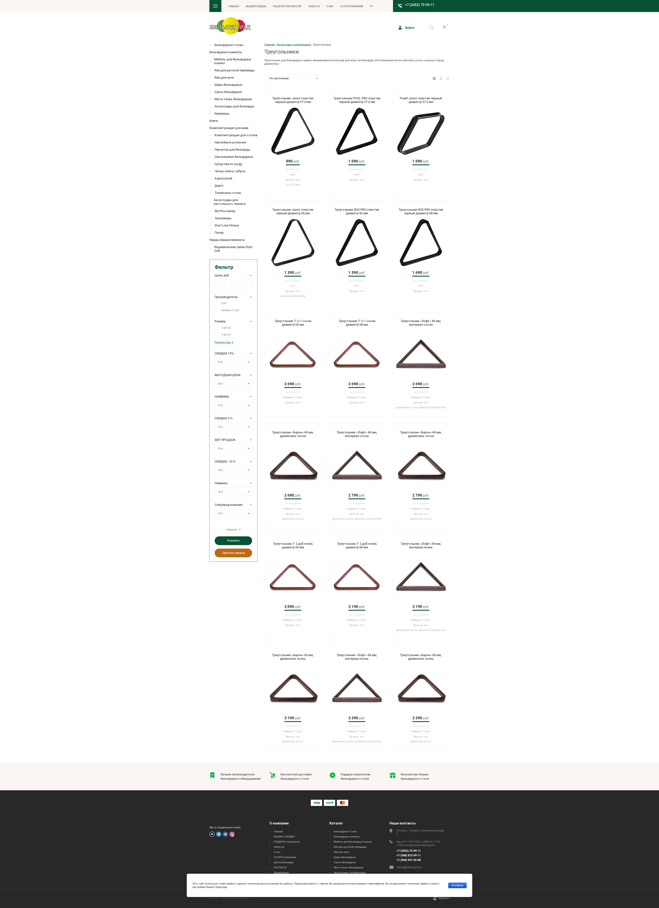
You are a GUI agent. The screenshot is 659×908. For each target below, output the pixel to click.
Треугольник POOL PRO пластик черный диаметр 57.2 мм (356, 100)
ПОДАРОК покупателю (287, 6)
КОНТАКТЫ (280, 867)
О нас (329, 6)
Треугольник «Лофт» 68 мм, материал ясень (357, 656)
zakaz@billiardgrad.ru (409, 867)
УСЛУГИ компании (351, 6)
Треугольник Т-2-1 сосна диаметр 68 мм (356, 322)
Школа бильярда (283, 862)
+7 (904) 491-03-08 (408, 860)
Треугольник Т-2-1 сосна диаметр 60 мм (292, 322)
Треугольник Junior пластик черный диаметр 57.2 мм (293, 100)
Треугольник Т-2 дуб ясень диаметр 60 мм (293, 545)
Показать (233, 540)
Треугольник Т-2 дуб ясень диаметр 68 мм (357, 545)
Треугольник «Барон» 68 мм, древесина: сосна (421, 434)
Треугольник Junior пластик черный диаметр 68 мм (293, 211)
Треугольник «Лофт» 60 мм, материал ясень (421, 545)
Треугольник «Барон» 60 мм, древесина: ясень (293, 656)
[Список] (441, 78)
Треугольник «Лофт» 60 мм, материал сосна (421, 322)
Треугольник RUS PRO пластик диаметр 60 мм (356, 211)
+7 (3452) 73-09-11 (419, 5)
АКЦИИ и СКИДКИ (256, 6)
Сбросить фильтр (233, 553)
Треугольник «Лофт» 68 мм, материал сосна (357, 434)
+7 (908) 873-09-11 (408, 855)
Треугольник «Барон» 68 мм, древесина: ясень (421, 656)
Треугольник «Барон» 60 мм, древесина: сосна (293, 434)
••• (371, 6)
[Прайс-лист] (448, 78)
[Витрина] (434, 78)
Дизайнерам (281, 872)
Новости (314, 6)
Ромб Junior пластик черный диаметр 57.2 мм (421, 100)
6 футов (226, 334)
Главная (233, 6)
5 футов (226, 327)
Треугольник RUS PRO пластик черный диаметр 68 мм (420, 211)
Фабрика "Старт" (231, 310)
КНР (224, 303)
